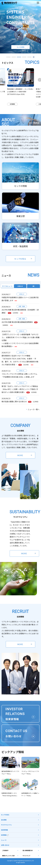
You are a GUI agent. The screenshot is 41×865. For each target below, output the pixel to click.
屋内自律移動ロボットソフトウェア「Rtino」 (10, 772)
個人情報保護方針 (28, 850)
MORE (20, 455)
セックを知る (20, 258)
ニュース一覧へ (33, 409)
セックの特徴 (20, 185)
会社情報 (4, 820)
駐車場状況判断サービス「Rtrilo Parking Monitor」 (10, 794)
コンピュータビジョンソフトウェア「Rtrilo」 (30, 772)
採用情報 (4, 835)
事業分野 (20, 216)
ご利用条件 (5, 850)
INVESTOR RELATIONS (15, 714)
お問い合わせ (5, 845)
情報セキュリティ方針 (8, 856)
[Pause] (34, 57)
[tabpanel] (20, 86)
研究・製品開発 (20, 246)
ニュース (3, 840)
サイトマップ (26, 856)
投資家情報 (4, 830)
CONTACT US (16, 733)
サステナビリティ (6, 825)
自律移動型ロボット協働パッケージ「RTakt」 (30, 794)
